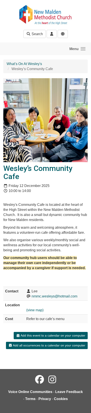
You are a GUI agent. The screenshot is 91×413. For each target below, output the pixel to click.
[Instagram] (52, 379)
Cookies (61, 399)
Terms (30, 399)
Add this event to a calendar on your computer (52, 335)
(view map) (35, 310)
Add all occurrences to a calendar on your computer (48, 345)
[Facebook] (39, 379)
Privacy (44, 399)
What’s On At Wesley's (24, 64)
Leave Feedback (69, 392)
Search (37, 34)
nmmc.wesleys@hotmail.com (54, 296)
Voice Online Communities (30, 392)
